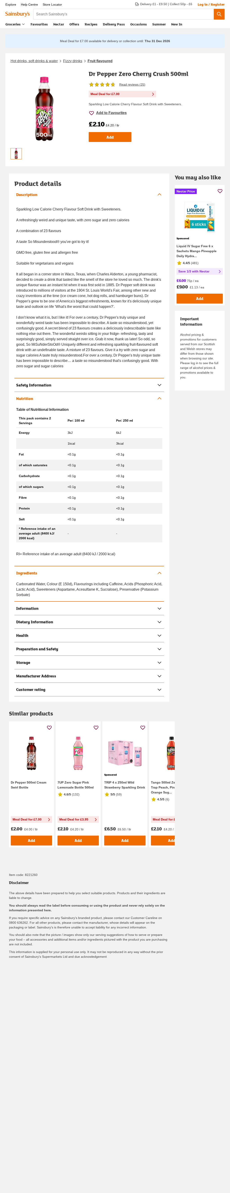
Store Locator (52, 4)
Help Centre (29, 4)
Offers (74, 24)
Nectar (58, 24)
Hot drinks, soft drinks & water (34, 61)
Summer (159, 24)
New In (176, 24)
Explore (10, 4)
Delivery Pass (114, 25)
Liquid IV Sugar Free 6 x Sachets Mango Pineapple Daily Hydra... (197, 251)
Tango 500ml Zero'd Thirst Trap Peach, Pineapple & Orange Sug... (171, 787)
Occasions (138, 24)
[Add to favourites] (49, 727)
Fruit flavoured (100, 61)
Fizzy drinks (72, 61)
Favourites (39, 24)
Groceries (13, 24)
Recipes (91, 24)
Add (110, 137)
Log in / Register (211, 4)
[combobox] (123, 14)
